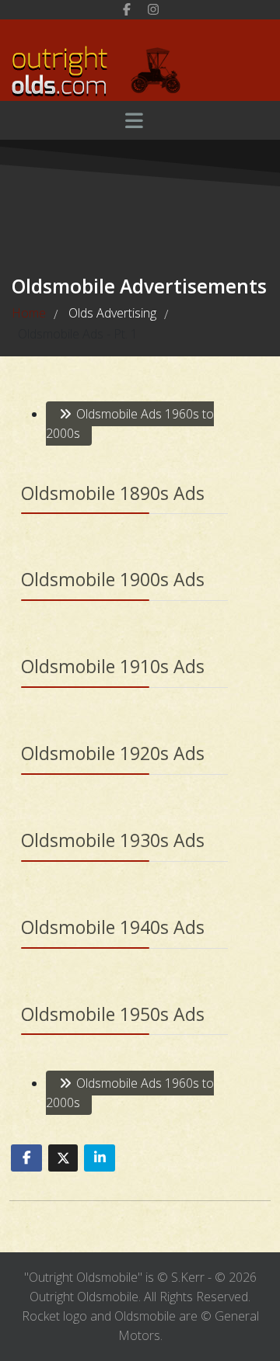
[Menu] (134, 120)
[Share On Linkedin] (99, 1158)
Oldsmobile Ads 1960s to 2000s (130, 423)
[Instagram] (153, 9)
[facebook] (127, 9)
